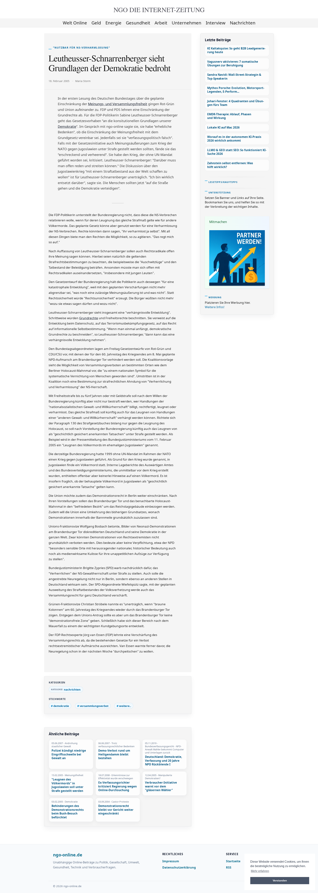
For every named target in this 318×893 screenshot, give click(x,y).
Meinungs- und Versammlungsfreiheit (117, 104)
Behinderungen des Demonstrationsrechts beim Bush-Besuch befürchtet (68, 811)
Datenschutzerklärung (179, 867)
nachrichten (242, 23)
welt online (75, 23)
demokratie (61, 706)
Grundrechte (88, 318)
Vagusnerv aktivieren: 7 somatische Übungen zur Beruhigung (232, 63)
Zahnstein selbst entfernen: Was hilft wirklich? (230, 165)
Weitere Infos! (214, 307)
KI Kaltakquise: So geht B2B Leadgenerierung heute (236, 50)
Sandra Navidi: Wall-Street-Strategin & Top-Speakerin (234, 76)
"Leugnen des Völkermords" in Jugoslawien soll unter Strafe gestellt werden (67, 785)
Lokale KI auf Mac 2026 (223, 127)
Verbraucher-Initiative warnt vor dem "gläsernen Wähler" (161, 786)
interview (215, 23)
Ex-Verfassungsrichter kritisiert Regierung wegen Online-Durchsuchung (117, 786)
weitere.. (125, 706)
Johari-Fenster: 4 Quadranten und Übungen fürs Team (235, 103)
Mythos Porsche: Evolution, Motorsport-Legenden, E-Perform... (235, 90)
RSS (228, 867)
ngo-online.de (67, 855)
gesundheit (138, 23)
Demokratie (67, 126)
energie (113, 23)
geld (96, 23)
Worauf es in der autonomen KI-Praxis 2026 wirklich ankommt (234, 138)
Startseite (233, 861)
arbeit (161, 23)
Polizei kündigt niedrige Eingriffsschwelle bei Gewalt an (69, 754)
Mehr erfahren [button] (260, 871)
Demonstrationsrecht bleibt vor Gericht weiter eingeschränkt (115, 809)
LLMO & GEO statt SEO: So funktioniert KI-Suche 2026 (236, 152)
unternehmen (186, 23)
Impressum (170, 861)
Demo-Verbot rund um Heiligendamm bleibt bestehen (114, 754)
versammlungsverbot (94, 706)
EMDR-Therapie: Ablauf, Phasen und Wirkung (229, 116)
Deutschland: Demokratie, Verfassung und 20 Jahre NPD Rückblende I (163, 760)
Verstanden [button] (280, 880)
